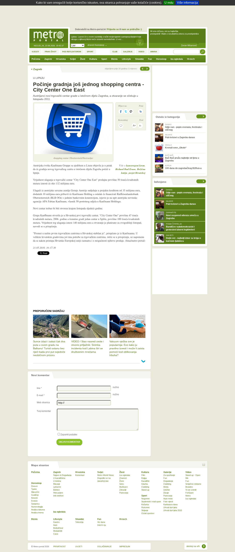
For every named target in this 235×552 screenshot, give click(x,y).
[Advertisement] (118, 15)
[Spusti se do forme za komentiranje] (121, 125)
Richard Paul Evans (125, 169)
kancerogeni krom (135, 165)
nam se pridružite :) (132, 29)
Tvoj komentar (44, 411)
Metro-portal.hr (48, 36)
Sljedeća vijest (142, 68)
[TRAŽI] (202, 51)
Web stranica (43, 402)
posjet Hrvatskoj (137, 172)
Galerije (167, 472)
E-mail (41, 395)
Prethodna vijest (147, 68)
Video (188, 472)
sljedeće (203, 181)
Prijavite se (113, 29)
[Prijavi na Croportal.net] (131, 111)
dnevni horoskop (97, 45)
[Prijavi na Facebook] (120, 111)
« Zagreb (36, 69)
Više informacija (187, 2)
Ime (39, 388)
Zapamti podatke (69, 434)
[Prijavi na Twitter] (126, 111)
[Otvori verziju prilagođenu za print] (140, 111)
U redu (168, 2)
